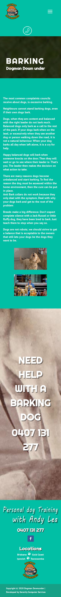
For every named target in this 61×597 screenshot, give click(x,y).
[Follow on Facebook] (31, 538)
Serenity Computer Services (33, 592)
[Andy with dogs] (30, 295)
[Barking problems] (30, 269)
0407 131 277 (30, 530)
